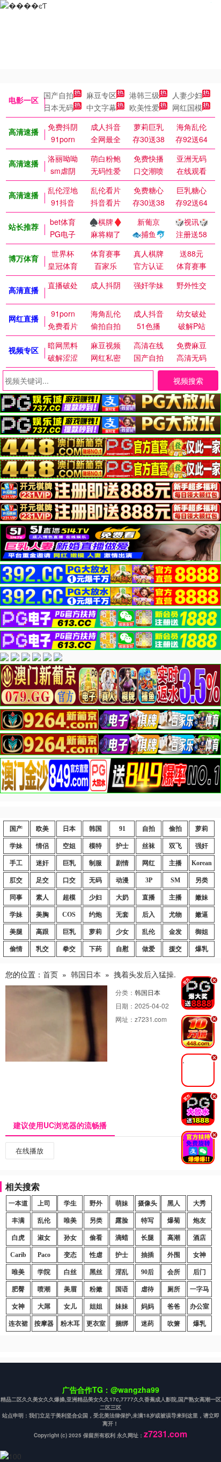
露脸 (121, 1220)
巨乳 (69, 863)
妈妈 (147, 1306)
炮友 (199, 1220)
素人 (42, 897)
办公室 (199, 1306)
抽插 (147, 1255)
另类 (201, 880)
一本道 (18, 1203)
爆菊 (173, 1220)
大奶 (122, 897)
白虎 (18, 1237)
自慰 (122, 949)
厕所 (173, 1289)
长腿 (147, 1237)
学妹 (16, 846)
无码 (95, 880)
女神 (199, 1255)
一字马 (199, 1289)
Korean (201, 863)
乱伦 (148, 931)
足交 (42, 880)
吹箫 (173, 1323)
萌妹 (121, 1203)
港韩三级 (144, 95)
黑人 (173, 1203)
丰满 (18, 1220)
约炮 (95, 914)
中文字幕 (101, 107)
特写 (147, 1220)
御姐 (201, 931)
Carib (18, 1255)
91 (122, 828)
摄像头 (147, 1203)
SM (175, 880)
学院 (44, 1272)
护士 (122, 846)
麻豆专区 (101, 95)
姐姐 (96, 1306)
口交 (69, 880)
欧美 (42, 828)
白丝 (70, 1272)
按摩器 (44, 1323)
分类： (125, 992)
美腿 (16, 931)
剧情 (122, 863)
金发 (175, 931)
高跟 (42, 931)
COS (69, 914)
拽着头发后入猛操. (145, 974)
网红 (148, 863)
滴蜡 (121, 1237)
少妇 (95, 897)
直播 (148, 897)
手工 (16, 863)
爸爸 (173, 1306)
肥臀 (18, 1289)
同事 (16, 897)
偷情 (16, 949)
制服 (95, 863)
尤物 (175, 914)
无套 (122, 914)
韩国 (95, 828)
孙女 (70, 1237)
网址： (125, 1019)
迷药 (147, 1323)
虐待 (147, 1289)
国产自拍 (58, 95)
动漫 (122, 880)
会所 (173, 1272)
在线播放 (29, 1150)
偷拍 (175, 828)
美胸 (42, 914)
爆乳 (201, 949)
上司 (44, 1203)
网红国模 (187, 107)
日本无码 (58, 107)
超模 (69, 897)
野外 (96, 1203)
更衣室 (96, 1323)
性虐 (96, 1255)
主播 (175, 863)
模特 (95, 846)
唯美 (70, 1220)
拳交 (69, 949)
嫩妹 (201, 897)
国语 (121, 1289)
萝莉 (201, 828)
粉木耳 (70, 1323)
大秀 (199, 1203)
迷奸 (42, 863)
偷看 (96, 1237)
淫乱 (121, 1272)
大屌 (44, 1306)
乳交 (42, 949)
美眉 (70, 1289)
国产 (16, 828)
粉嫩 (96, 1289)
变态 (70, 1255)
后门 (199, 1272)
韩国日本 (86, 974)
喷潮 (44, 1289)
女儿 (70, 1306)
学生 (70, 1203)
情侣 (42, 846)
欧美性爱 (144, 107)
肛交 (16, 880)
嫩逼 (201, 914)
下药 (95, 949)
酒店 (199, 1237)
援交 (175, 949)
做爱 (148, 949)
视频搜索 (188, 380)
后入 (148, 914)
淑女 (44, 1237)
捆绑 (121, 1323)
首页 (50, 974)
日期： (125, 1005)
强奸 (201, 846)
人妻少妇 (187, 95)
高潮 (173, 1237)
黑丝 (96, 1272)
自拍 (148, 828)
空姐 (69, 846)
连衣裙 (18, 1323)
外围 (173, 1255)
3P (148, 880)
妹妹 (121, 1306)
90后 (147, 1272)
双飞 (175, 846)
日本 (69, 828)
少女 (122, 931)
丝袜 (148, 846)
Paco (44, 1255)
